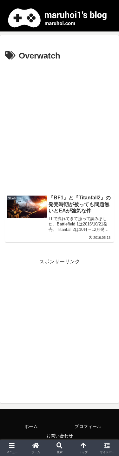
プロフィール (88, 426)
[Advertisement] (59, 126)
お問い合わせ (59, 435)
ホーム (31, 426)
